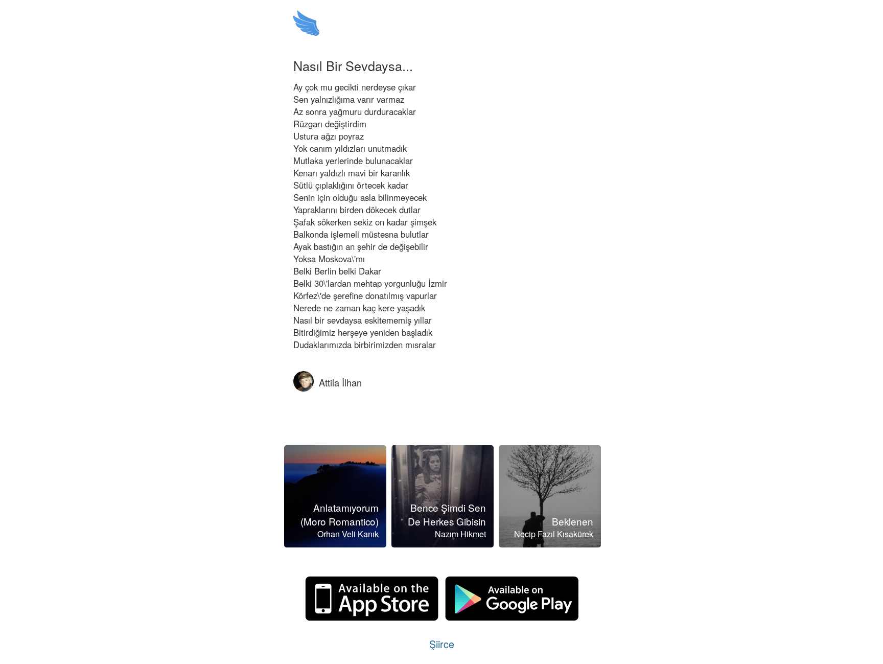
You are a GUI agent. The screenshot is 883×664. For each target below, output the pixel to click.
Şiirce (441, 643)
